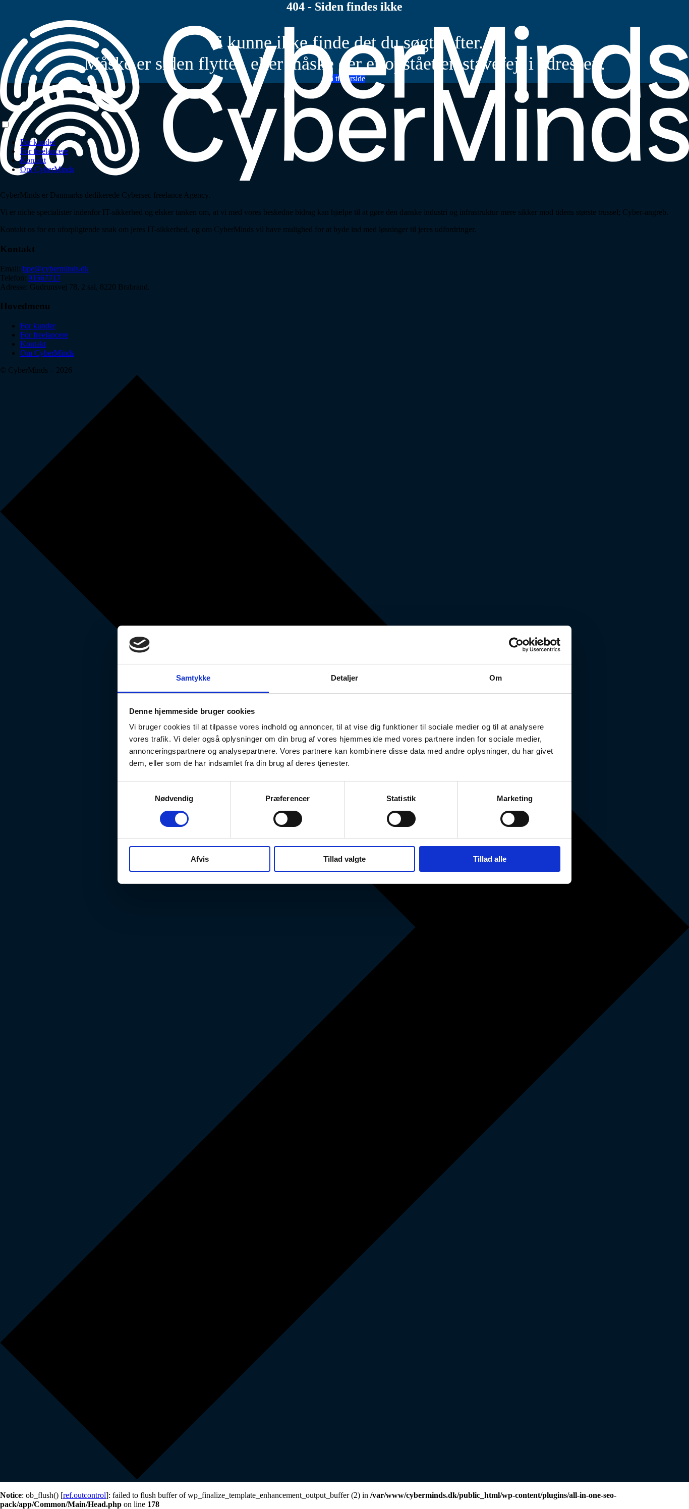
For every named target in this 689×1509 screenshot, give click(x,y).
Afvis (200, 859)
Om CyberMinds (47, 169)
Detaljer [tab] (345, 678)
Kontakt (33, 160)
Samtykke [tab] (193, 678)
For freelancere (44, 151)
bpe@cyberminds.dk (56, 268)
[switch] (287, 819)
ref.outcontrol (84, 1495)
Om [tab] (495, 678)
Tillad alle (489, 859)
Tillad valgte (344, 859)
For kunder (37, 142)
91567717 (44, 277)
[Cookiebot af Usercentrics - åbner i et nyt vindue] (516, 644)
